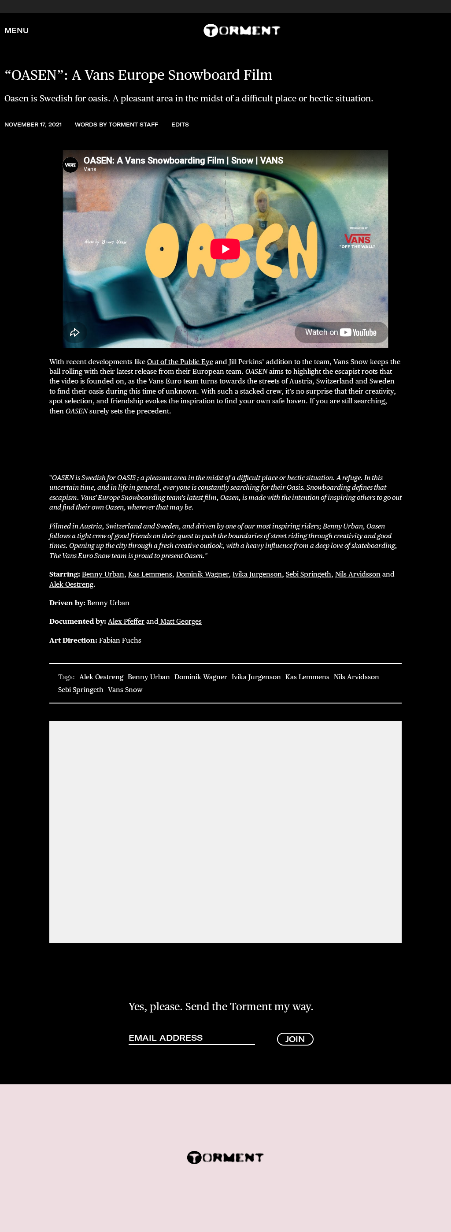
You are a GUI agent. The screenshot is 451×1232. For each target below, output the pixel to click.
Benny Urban (103, 574)
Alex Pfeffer (126, 621)
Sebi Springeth (308, 574)
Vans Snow (125, 689)
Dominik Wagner (202, 574)
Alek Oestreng (71, 584)
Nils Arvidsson (358, 574)
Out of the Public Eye (180, 361)
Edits (180, 124)
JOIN (295, 1039)
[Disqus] (225, 831)
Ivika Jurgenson (257, 574)
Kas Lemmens (150, 574)
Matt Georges (180, 621)
